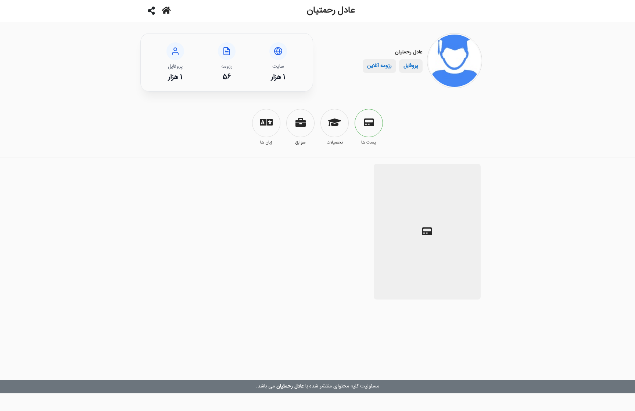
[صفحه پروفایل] (166, 10)
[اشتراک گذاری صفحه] (151, 10)
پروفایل (410, 65)
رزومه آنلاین (379, 65)
